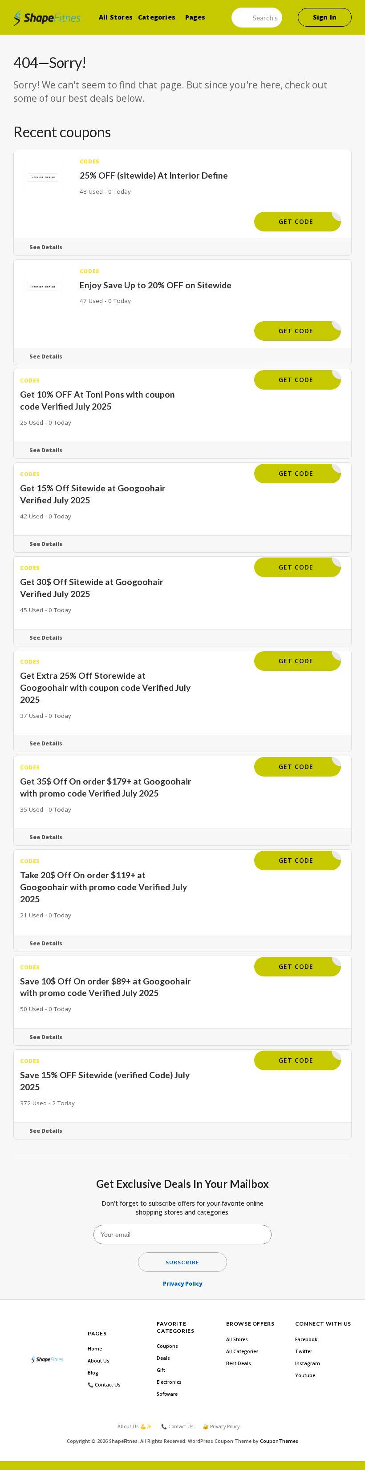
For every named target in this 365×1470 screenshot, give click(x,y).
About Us (99, 1361)
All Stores (116, 17)
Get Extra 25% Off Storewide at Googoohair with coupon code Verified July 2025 (105, 687)
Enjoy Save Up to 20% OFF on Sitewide (155, 285)
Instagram (307, 1363)
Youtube (305, 1375)
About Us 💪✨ (135, 1426)
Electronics (169, 1382)
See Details (45, 247)
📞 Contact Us (104, 1385)
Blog (93, 1373)
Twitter (303, 1351)
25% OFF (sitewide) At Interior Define (154, 175)
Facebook (306, 1339)
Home (95, 1349)
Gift (161, 1370)
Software (167, 1394)
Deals (163, 1358)
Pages (195, 17)
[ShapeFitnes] (47, 18)
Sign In (325, 17)
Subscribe (182, 1262)
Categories (156, 17)
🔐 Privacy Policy (221, 1426)
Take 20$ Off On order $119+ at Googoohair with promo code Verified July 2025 (103, 887)
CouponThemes (279, 1441)
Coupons (167, 1346)
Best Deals (238, 1363)
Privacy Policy (182, 1283)
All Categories (242, 1351)
